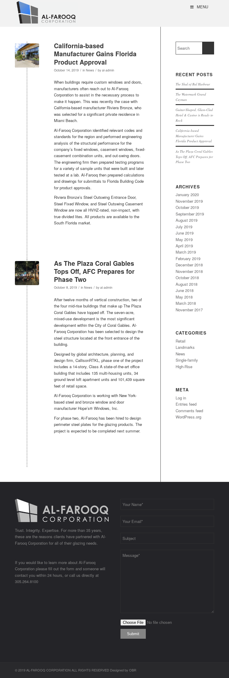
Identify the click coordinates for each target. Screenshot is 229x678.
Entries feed (186, 404)
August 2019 (186, 220)
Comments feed (189, 410)
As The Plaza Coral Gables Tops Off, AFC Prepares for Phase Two (94, 271)
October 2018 (187, 277)
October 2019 (187, 207)
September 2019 (190, 214)
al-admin (108, 70)
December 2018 (189, 265)
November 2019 (189, 201)
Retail (180, 341)
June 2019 (185, 233)
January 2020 (187, 194)
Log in (181, 398)
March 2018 (186, 303)
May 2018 (184, 297)
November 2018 (189, 271)
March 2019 (186, 252)
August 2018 (186, 284)
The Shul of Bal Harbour (193, 84)
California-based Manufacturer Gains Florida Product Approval (95, 53)
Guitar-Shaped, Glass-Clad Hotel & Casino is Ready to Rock (194, 114)
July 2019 (184, 226)
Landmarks (185, 347)
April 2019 (184, 246)
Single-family (187, 360)
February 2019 (188, 258)
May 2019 (184, 239)
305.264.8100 (26, 581)
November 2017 (189, 310)
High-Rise (184, 366)
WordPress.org (188, 417)
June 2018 (185, 290)
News (90, 70)
